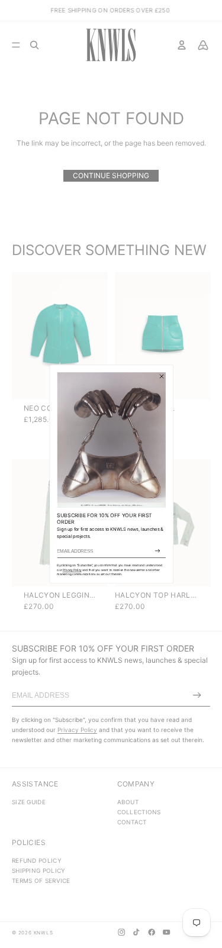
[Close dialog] (161, 376)
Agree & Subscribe (157, 551)
